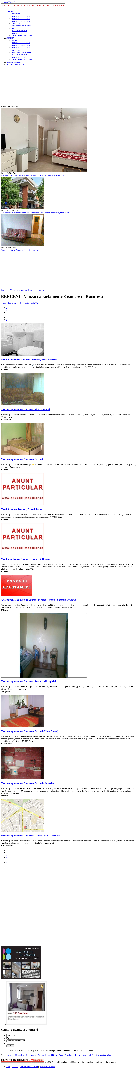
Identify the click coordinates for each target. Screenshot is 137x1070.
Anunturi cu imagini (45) (11, 303)
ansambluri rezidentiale (21, 26)
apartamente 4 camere (21, 21)
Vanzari (9, 11)
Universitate (101, 1055)
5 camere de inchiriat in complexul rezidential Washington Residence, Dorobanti (35, 213)
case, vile (16, 23)
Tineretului (86, 1055)
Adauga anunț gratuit (15, 64)
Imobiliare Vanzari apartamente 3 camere (18, 290)
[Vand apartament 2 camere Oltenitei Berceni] (22, 246)
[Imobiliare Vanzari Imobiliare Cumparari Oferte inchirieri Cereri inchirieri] (15, 1040)
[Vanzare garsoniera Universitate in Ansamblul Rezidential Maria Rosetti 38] (44, 171)
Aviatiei (33, 1055)
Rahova (78, 1055)
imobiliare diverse (19, 30)
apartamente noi (18, 33)
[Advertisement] (68, 86)
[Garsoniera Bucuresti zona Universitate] (26, 1024)
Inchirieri (10, 38)
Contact (15, 1066)
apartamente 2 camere (21, 16)
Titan (93, 1055)
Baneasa (41, 1055)
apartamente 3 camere (21, 18)
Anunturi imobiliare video (19, 1055)
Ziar (8, 1066)
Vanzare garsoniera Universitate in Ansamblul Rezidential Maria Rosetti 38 (32, 175)
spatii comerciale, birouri (22, 35)
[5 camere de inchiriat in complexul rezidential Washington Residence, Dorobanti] (22, 208)
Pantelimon (69, 1055)
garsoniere (16, 14)
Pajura (61, 1055)
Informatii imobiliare (29, 1066)
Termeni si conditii (47, 1066)
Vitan (109, 1055)
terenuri (15, 28)
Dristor (55, 1055)
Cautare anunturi (13, 62)
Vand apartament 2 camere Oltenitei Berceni (19, 250)
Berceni (41, 290)
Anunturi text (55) (30, 303)
